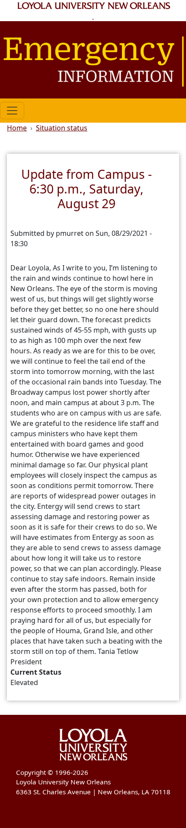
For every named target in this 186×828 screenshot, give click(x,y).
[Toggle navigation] (12, 110)
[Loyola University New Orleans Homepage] (93, 10)
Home (17, 128)
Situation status (61, 128)
